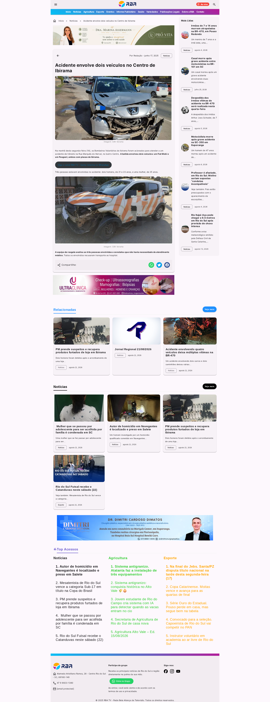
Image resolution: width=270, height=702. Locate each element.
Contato (200, 12)
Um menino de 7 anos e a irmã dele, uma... (203, 41)
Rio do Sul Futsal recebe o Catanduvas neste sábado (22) (76, 488)
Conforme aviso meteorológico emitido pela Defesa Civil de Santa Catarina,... (202, 236)
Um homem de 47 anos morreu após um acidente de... (203, 153)
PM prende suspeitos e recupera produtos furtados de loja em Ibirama (81, 351)
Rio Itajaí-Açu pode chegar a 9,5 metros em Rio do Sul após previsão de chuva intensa (203, 221)
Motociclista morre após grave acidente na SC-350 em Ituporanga (203, 140)
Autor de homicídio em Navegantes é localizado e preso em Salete (133, 428)
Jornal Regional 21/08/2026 (133, 349)
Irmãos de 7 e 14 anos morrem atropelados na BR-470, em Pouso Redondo (204, 29)
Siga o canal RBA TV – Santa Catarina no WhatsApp (83, 165)
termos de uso (115, 691)
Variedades (152, 12)
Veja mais (209, 309)
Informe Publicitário (126, 12)
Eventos (110, 12)
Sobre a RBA (188, 12)
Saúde (141, 12)
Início (68, 12)
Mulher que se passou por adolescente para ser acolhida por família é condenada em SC (79, 429)
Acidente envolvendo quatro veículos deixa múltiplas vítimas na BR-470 (189, 352)
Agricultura (89, 12)
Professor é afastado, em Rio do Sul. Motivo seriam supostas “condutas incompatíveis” (203, 178)
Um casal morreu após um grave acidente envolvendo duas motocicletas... (204, 77)
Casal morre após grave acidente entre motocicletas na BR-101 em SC (203, 62)
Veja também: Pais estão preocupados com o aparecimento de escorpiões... (203, 194)
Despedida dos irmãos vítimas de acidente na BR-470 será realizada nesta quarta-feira (203, 103)
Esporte (100, 12)
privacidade (131, 691)
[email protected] (65, 688)
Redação (138, 55)
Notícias (77, 12)
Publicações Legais (170, 12)
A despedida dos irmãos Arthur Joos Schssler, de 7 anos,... (204, 117)
